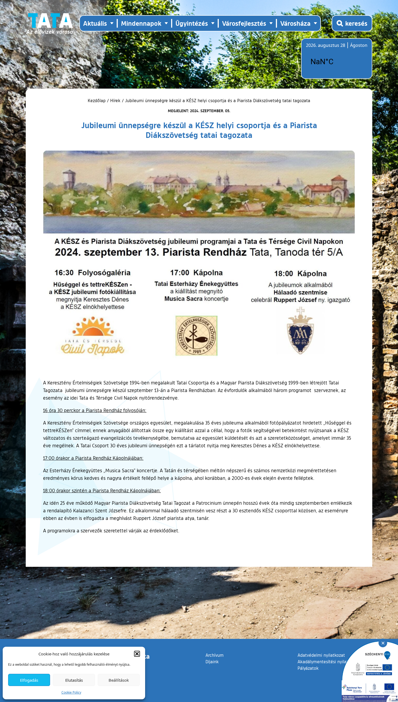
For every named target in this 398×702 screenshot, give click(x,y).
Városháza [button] (295, 23)
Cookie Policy (71, 692)
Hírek (115, 100)
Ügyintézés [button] (191, 23)
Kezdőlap (97, 100)
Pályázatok (308, 668)
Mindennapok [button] (141, 23)
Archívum (214, 655)
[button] (137, 653)
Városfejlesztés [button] (244, 23)
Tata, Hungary (336, 61)
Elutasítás (74, 680)
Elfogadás (29, 680)
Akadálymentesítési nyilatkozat (328, 661)
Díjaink (212, 661)
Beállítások (119, 680)
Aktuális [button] (95, 23)
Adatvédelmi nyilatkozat (321, 655)
